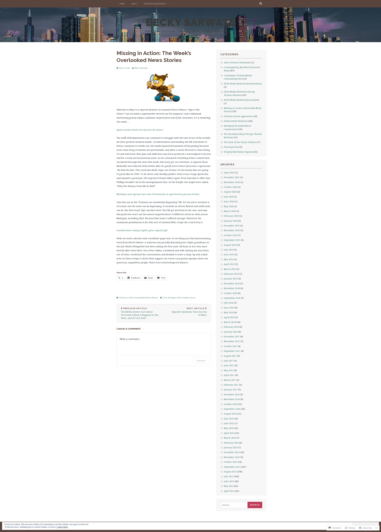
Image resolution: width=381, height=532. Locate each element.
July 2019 (228, 249)
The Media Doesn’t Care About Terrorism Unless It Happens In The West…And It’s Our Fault (140, 313)
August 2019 (230, 245)
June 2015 (229, 481)
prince (192, 298)
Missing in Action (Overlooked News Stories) (138, 298)
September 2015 (232, 466)
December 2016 (232, 394)
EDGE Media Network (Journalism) (241, 99)
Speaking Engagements (155, 4)
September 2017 (232, 351)
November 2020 (232, 182)
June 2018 (229, 307)
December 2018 (232, 283)
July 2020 (228, 196)
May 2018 (229, 312)
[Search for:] (234, 505)
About (134, 4)
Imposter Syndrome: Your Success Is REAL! (189, 311)
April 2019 (229, 264)
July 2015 (228, 476)
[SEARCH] (260, 3)
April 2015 (229, 491)
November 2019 (232, 230)
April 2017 (229, 375)
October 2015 (230, 462)
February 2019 (231, 273)
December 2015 (232, 452)
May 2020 (229, 206)
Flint (165, 298)
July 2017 (228, 360)
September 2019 (232, 240)
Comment (201, 360)
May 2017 (229, 370)
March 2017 (230, 380)
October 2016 (230, 404)
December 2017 (232, 336)
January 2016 (231, 447)
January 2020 (231, 220)
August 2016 (230, 413)
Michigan (172, 298)
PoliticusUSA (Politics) (235, 121)
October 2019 (230, 235)
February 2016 (231, 442)
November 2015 (232, 457)
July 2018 (228, 302)
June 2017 (229, 365)
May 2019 (229, 259)
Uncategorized (231, 147)
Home (122, 4)
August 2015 (230, 471)
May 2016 (229, 428)
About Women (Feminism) (237, 62)
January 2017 (231, 389)
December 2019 (232, 225)
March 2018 (230, 322)
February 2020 (231, 215)
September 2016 (232, 408)
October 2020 (230, 187)
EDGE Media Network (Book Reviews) (243, 83)
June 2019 (229, 254)
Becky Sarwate (140, 68)
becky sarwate (190, 22)
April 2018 (229, 317)
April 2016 (229, 433)
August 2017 (230, 355)
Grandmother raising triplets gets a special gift (142, 230)
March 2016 (230, 437)
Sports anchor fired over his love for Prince (140, 129)
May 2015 (229, 486)
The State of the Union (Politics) (240, 142)
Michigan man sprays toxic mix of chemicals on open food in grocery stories (158, 194)
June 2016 (229, 423)
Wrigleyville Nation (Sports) (238, 151)
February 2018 (231, 326)
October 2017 (230, 346)
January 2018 (231, 331)
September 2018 (232, 298)
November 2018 (232, 288)
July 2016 (228, 418)
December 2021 (232, 177)
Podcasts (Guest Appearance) (239, 116)
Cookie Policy (62, 527)
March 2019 (230, 269)
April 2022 (229, 172)
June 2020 (229, 201)
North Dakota (183, 298)
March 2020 (230, 211)
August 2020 (230, 191)
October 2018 (230, 293)
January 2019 (231, 278)
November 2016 (232, 399)
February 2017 (231, 384)
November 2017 (232, 341)
